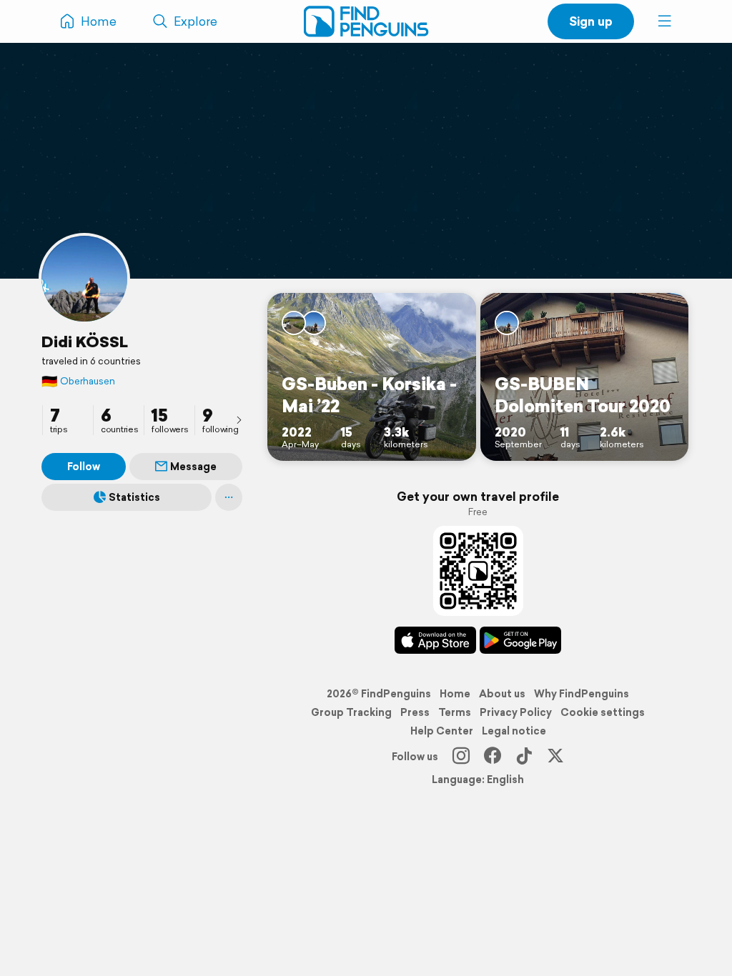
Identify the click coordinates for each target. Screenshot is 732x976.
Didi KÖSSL (84, 341)
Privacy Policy (516, 712)
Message (193, 466)
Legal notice (514, 731)
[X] (555, 757)
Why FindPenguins (581, 694)
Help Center (441, 731)
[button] (665, 21)
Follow (83, 466)
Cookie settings (602, 712)
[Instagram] (461, 757)
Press (415, 712)
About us (502, 694)
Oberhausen (78, 381)
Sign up (591, 21)
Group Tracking (351, 712)
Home (455, 694)
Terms (454, 712)
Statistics (134, 497)
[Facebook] (492, 757)
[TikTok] (524, 757)
